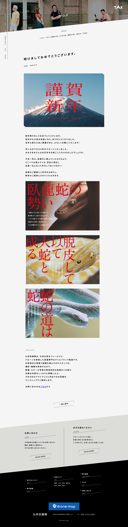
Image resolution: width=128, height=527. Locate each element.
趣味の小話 (71, 35)
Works (5, 24)
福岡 (55, 483)
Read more (40, 456)
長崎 (63, 485)
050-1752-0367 (88, 514)
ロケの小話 (63, 36)
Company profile (5, 40)
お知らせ (78, 34)
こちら (43, 386)
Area (5, 30)
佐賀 (59, 485)
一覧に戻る (64, 404)
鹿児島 (68, 483)
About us (5, 16)
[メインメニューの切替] (6, 8)
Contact (5, 57)
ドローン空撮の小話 (52, 37)
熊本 (55, 485)
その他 (85, 33)
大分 (59, 483)
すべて (42, 38)
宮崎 (63, 483)
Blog (5, 50)
